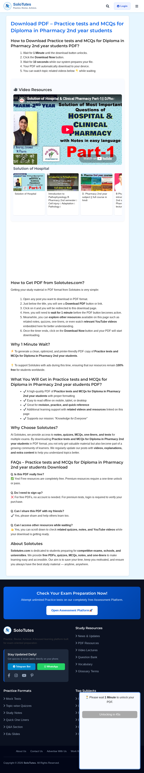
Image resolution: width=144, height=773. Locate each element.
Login (123, 6)
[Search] (107, 6)
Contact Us (36, 751)
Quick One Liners (17, 720)
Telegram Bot (22, 666)
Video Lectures (87, 650)
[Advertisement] (109, 744)
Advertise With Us (57, 751)
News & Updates (88, 636)
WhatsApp (52, 666)
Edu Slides (12, 734)
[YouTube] (24, 676)
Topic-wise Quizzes (18, 705)
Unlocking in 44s (109, 714)
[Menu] (136, 6)
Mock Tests (13, 698)
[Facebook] (9, 676)
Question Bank (87, 657)
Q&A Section (14, 727)
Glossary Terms (88, 671)
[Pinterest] (32, 676)
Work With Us (78, 751)
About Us (21, 751)
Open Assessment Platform (70, 610)
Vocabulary (85, 664)
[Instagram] (16, 676)
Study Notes (13, 713)
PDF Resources (88, 643)
